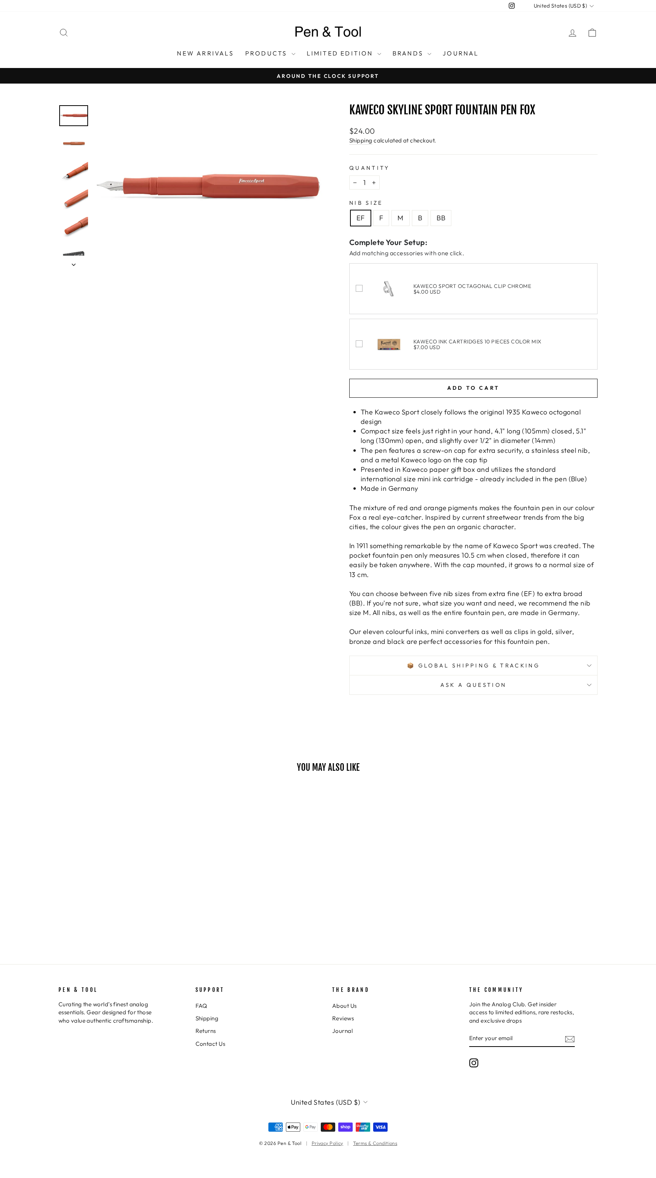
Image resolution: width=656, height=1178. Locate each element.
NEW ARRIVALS (205, 53)
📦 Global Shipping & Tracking (473, 665)
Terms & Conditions (375, 1143)
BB (441, 217)
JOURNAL (461, 53)
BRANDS (409, 53)
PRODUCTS (267, 53)
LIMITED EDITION (341, 53)
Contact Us (211, 1043)
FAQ (201, 1005)
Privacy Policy (327, 1143)
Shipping (360, 140)
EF (360, 217)
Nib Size (366, 202)
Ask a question (473, 685)
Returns (206, 1030)
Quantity (369, 167)
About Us (344, 1005)
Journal (342, 1030)
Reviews (343, 1018)
